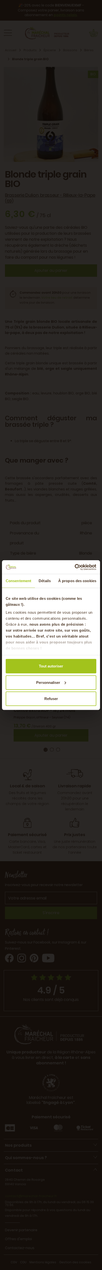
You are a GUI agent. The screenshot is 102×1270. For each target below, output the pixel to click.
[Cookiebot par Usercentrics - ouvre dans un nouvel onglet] (74, 567)
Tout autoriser (51, 666)
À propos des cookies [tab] (77, 581)
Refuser (51, 699)
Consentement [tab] (18, 581)
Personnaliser (48, 682)
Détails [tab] (45, 581)
